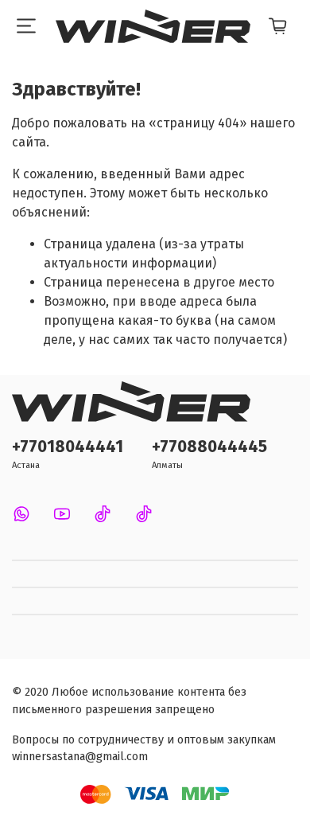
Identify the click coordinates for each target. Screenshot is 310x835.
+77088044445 (209, 447)
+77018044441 (67, 447)
